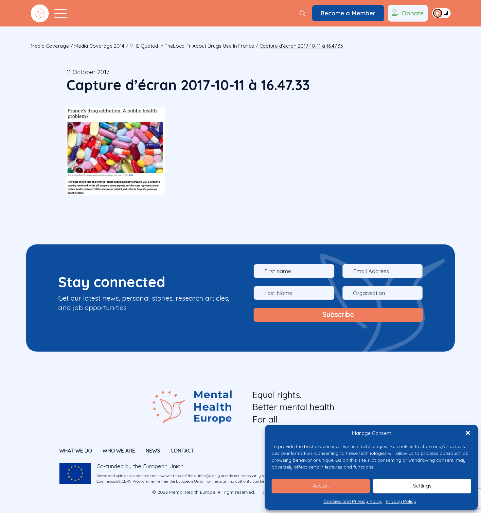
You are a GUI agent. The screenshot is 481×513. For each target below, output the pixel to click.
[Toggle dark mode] (441, 13)
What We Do (75, 450)
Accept (321, 486)
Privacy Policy (401, 501)
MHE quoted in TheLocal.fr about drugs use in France (192, 46)
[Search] (302, 13)
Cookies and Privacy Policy (353, 501)
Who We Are (118, 450)
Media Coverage (50, 46)
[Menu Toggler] (60, 13)
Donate (413, 13)
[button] (468, 433)
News (153, 450)
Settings (422, 486)
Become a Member (348, 13)
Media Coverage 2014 (99, 46)
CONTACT (182, 450)
